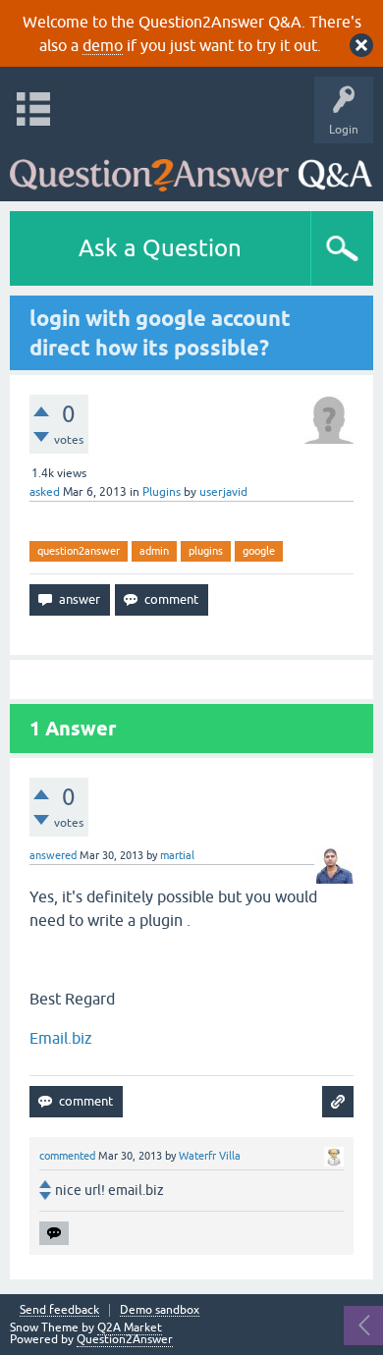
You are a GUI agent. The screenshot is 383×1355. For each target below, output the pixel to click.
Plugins (161, 492)
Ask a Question (160, 248)
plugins (206, 551)
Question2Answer (125, 1339)
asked (44, 492)
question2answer (78, 551)
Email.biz (60, 1038)
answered (53, 855)
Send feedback (59, 1310)
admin (154, 551)
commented (67, 1156)
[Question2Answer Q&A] (191, 167)
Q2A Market (129, 1327)
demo (102, 45)
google (259, 551)
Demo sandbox (159, 1310)
